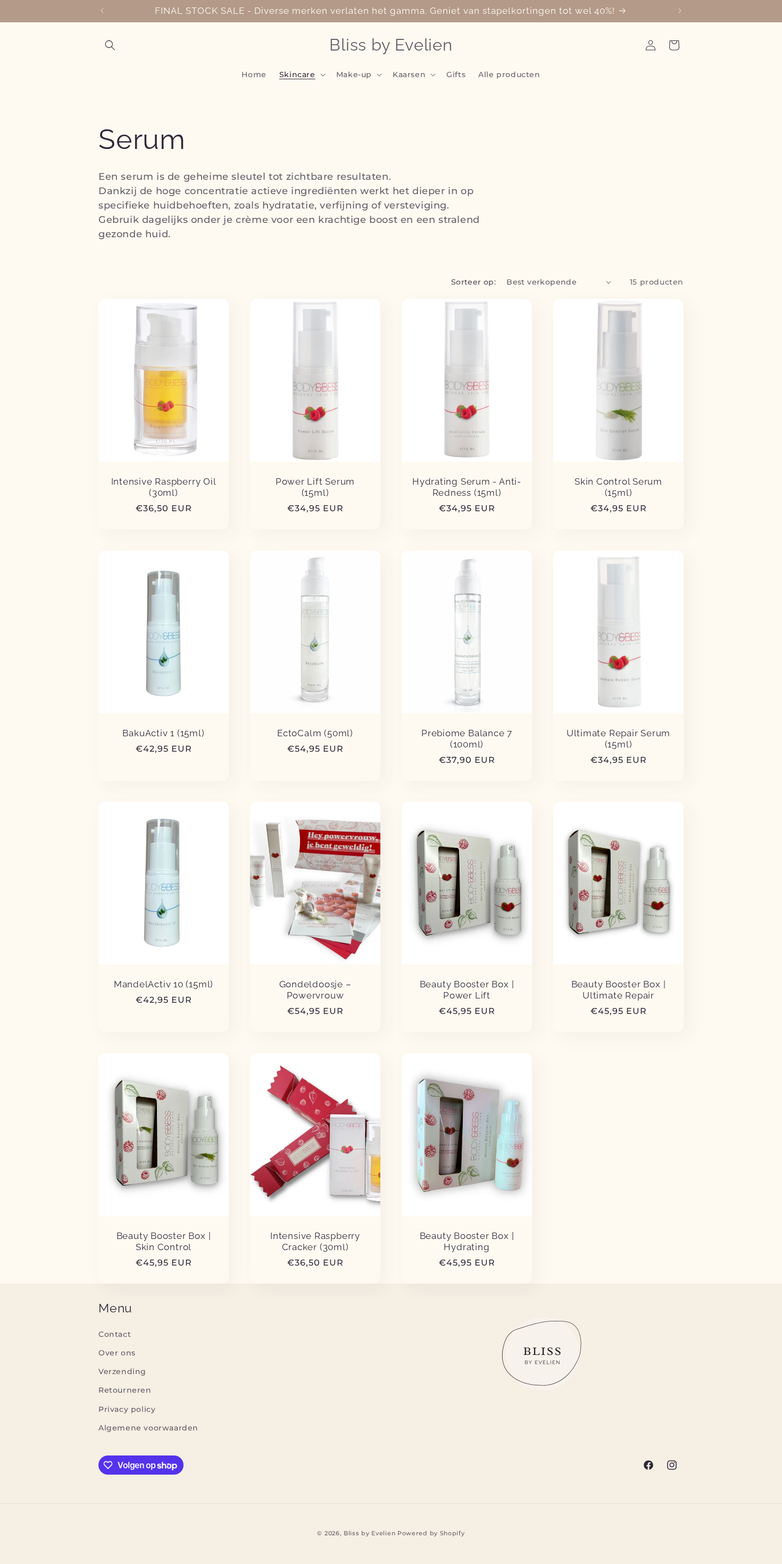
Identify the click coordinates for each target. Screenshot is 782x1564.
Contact (114, 1334)
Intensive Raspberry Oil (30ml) (164, 487)
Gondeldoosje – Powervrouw (315, 990)
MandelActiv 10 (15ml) (163, 984)
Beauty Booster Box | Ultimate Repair (618, 990)
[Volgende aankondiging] (680, 11)
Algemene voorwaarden (148, 1428)
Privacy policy (126, 1409)
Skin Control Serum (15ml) (618, 487)
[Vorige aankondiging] (102, 11)
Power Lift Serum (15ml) (315, 487)
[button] (110, 45)
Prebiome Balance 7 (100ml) (466, 739)
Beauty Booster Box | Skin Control (164, 1241)
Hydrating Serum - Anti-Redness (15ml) (466, 487)
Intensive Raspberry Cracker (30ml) (315, 1241)
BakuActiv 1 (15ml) (163, 733)
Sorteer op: (473, 282)
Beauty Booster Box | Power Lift (467, 990)
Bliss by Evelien (369, 1533)
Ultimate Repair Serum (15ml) (618, 739)
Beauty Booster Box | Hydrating (467, 1241)
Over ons (117, 1353)
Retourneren (125, 1390)
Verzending (122, 1371)
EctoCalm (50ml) (315, 733)
